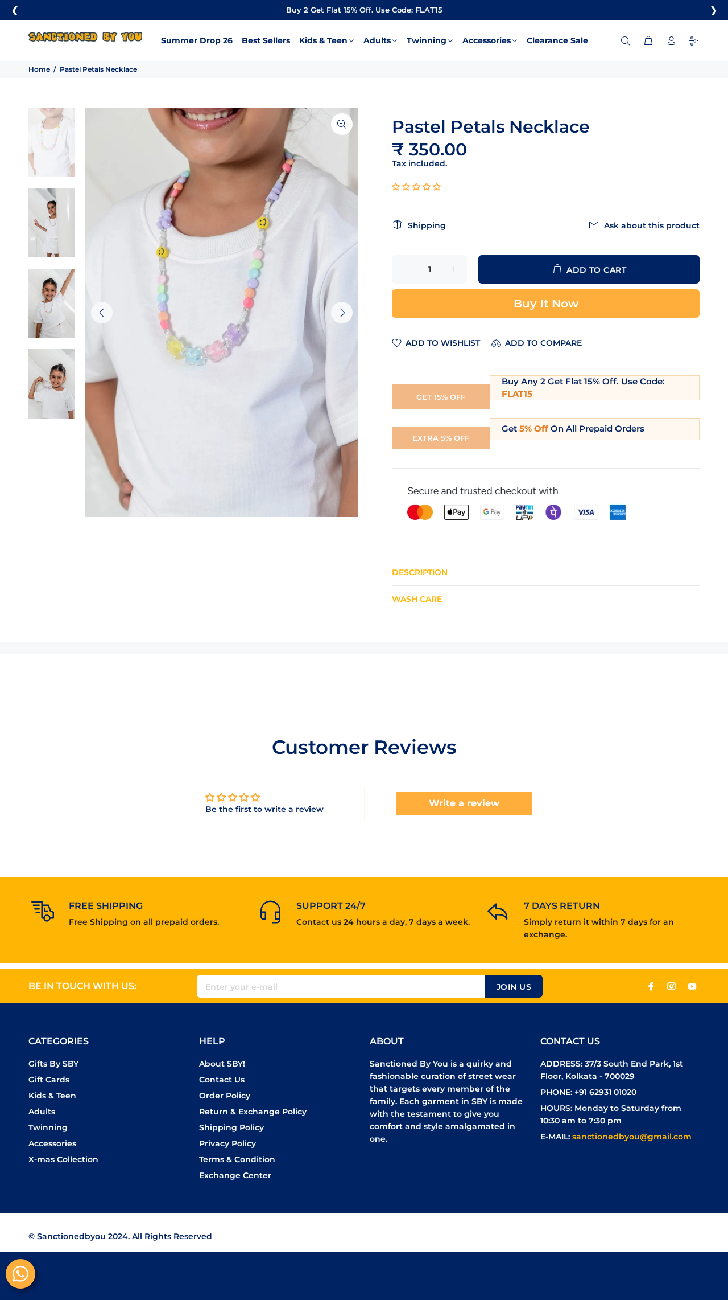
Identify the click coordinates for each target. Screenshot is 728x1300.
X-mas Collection (63, 1159)
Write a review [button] (464, 803)
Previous (102, 312)
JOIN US (514, 987)
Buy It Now (546, 303)
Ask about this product (652, 225)
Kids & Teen (52, 1095)
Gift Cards (48, 1080)
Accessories (52, 1143)
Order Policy (224, 1095)
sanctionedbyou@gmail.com (632, 1136)
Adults (41, 1111)
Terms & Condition (237, 1159)
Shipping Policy (231, 1127)
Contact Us (222, 1080)
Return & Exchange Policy (253, 1111)
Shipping (427, 225)
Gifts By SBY (53, 1064)
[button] (416, 187)
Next (342, 312)
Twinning (48, 1127)
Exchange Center (235, 1175)
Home (39, 69)
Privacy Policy (227, 1143)
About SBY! (222, 1064)
